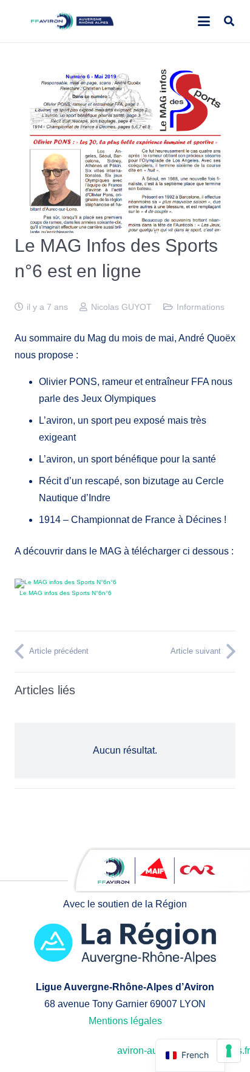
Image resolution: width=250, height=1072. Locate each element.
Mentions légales (125, 1021)
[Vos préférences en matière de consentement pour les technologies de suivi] (228, 1050)
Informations (201, 307)
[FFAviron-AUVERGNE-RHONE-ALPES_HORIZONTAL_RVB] (72, 21)
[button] (204, 21)
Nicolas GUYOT (121, 307)
